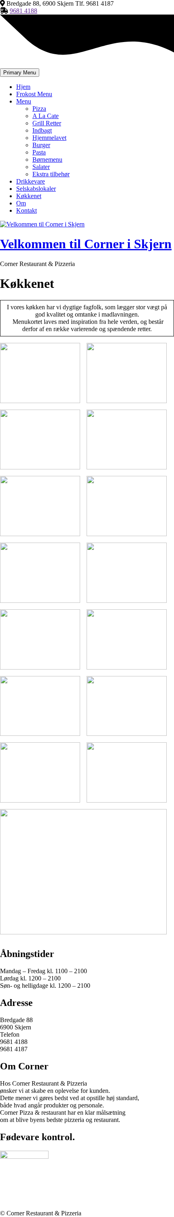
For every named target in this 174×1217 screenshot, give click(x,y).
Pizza (39, 108)
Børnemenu (47, 159)
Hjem (23, 86)
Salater (41, 166)
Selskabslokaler (36, 188)
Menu (23, 101)
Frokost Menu (34, 94)
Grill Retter (46, 123)
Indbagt (42, 130)
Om (21, 203)
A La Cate (45, 115)
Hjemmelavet (49, 137)
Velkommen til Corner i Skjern (86, 244)
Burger (41, 145)
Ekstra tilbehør (51, 174)
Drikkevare (30, 181)
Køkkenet (28, 195)
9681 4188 (23, 10)
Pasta (39, 152)
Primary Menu (19, 73)
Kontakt (26, 210)
